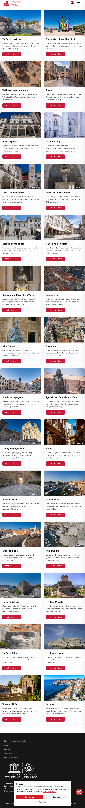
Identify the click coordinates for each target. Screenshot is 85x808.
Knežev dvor (52, 295)
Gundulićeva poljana (12, 397)
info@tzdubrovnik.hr (11, 791)
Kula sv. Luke (52, 551)
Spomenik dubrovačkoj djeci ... (61, 39)
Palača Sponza (9, 141)
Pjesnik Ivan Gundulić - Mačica (61, 397)
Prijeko (49, 448)
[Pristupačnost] (79, 792)
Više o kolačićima (49, 792)
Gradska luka (52, 499)
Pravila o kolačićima (11, 757)
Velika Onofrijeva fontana (15, 90)
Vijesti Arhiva (8, 753)
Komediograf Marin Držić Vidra (18, 295)
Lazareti (50, 704)
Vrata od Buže (9, 499)
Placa (49, 90)
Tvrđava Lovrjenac (12, 39)
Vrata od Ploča (9, 704)
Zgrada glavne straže (13, 243)
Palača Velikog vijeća (56, 243)
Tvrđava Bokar (10, 653)
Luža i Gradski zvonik (13, 192)
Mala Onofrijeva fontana (58, 192)
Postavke (42, 802)
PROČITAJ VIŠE (10, 54)
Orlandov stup (53, 141)
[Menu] (78, 3)
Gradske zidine (10, 551)
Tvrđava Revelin (10, 602)
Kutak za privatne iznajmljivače (15, 741)
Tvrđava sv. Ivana (55, 653)
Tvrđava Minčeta (54, 602)
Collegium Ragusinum (13, 448)
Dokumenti (8, 749)
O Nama (7, 745)
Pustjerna (51, 346)
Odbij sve (56, 797)
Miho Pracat (8, 346)
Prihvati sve (29, 797)
